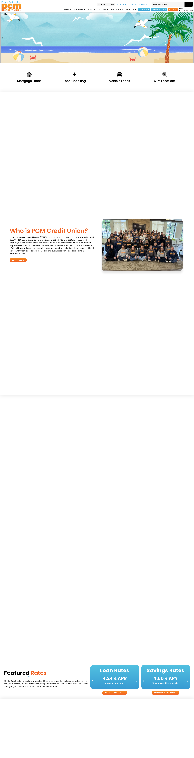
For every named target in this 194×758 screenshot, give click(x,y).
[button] (2, 37)
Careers (134, 4)
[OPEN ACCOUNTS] (84, 9)
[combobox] (168, 4)
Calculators (123, 4)
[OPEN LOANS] (95, 9)
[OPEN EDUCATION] (122, 9)
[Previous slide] (93, 681)
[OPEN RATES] (70, 9)
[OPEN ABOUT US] (135, 9)
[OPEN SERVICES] (107, 9)
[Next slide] (136, 681)
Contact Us (144, 4)
